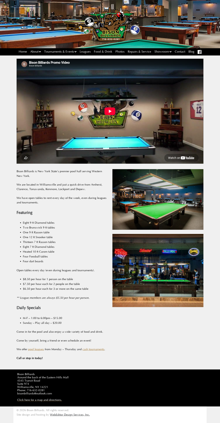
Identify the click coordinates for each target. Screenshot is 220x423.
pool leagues (36, 349)
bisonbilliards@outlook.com (34, 393)
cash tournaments (93, 349)
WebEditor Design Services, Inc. (70, 414)
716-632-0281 (36, 390)
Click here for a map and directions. (39, 400)
